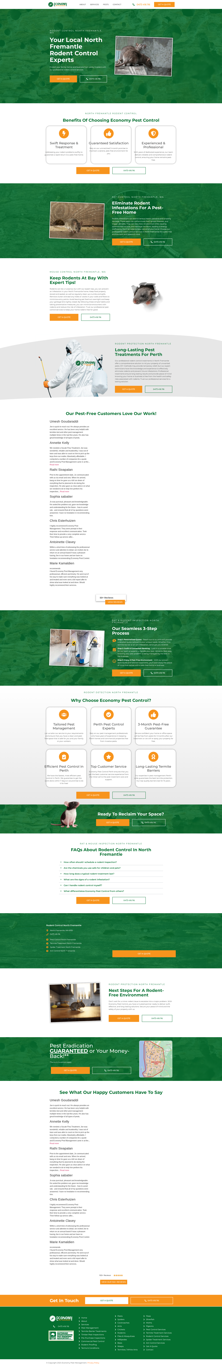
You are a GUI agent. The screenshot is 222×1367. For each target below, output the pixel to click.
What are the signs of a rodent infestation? (87, 879)
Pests (106, 4)
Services (94, 4)
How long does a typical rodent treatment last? (89, 874)
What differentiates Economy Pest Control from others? (94, 891)
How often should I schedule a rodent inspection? (90, 862)
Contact (117, 4)
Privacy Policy (93, 1363)
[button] (111, 862)
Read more (54, 465)
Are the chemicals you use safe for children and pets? (92, 868)
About (82, 4)
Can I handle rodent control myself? (83, 885)
